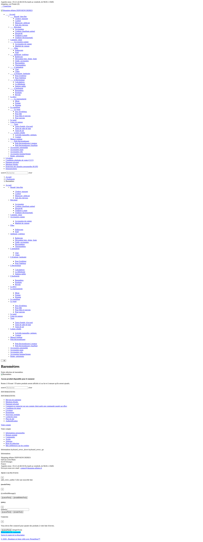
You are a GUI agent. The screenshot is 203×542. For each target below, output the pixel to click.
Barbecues (19, 57)
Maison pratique (16, 139)
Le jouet (15, 109)
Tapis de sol (19, 131)
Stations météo (20, 86)
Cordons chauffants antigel (25, 31)
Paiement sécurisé (12, 162)
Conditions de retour (13, 408)
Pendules (18, 93)
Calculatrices (20, 82)
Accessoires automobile (19, 148)
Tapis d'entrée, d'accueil (24, 126)
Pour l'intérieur (20, 78)
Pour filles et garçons (23, 116)
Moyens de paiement (13, 400)
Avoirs (8, 439)
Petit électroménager (19, 141)
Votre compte (6, 425)
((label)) (4, 509)
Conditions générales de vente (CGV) (20, 160)
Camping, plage (16, 40)
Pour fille (18, 114)
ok (3, 360)
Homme (18, 105)
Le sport (13, 120)
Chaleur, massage (21, 19)
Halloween (19, 50)
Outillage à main (21, 36)
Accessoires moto (16, 150)
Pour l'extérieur (20, 76)
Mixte (17, 101)
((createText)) (18, 512)
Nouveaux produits (13, 415)
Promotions (10, 412)
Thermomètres (20, 65)
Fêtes (14, 48)
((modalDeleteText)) (20, 497)
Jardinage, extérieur (19, 55)
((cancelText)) (6, 497)
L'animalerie (16, 67)
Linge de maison (16, 122)
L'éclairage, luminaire (20, 74)
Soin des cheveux (21, 25)
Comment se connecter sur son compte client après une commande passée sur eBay (36, 406)
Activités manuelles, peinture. (26, 135)
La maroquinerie (18, 99)
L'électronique (17, 80)
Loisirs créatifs (17, 133)
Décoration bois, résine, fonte (26, 59)
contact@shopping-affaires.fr (31, 468)
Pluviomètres (20, 63)
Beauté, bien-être (18, 16)
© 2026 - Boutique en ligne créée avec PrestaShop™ (20, 539)
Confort (18, 21)
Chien (17, 71)
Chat (17, 69)
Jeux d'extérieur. (21, 112)
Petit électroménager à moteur (26, 143)
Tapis (14, 124)
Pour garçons (20, 118)
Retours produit (11, 435)
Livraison (9, 158)
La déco (13, 97)
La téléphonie (20, 84)
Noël (17, 52)
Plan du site (10, 419)
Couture (18, 137)
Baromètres (19, 90)
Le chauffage (15, 107)
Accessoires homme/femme (20, 154)
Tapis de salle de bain (23, 128)
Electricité (18, 33)
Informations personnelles (15, 433)
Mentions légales (12, 164)
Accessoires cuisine (19, 42)
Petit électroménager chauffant (26, 145)
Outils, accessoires (22, 61)
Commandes (10, 437)
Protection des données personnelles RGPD (22, 167)
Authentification (12, 421)
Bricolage (15, 27)
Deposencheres (11, 169)
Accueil (10, 14)
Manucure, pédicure (22, 23)
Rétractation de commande (11, 532)
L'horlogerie (16, 88)
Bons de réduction (12, 443)
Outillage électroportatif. (24, 38)
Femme (18, 103)
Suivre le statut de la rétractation (13, 535)
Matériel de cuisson (22, 46)
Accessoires (19, 29)
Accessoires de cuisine (23, 44)
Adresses (9, 441)
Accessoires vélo (16, 152)
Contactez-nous (11, 417)
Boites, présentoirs (17, 156)
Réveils (18, 95)
